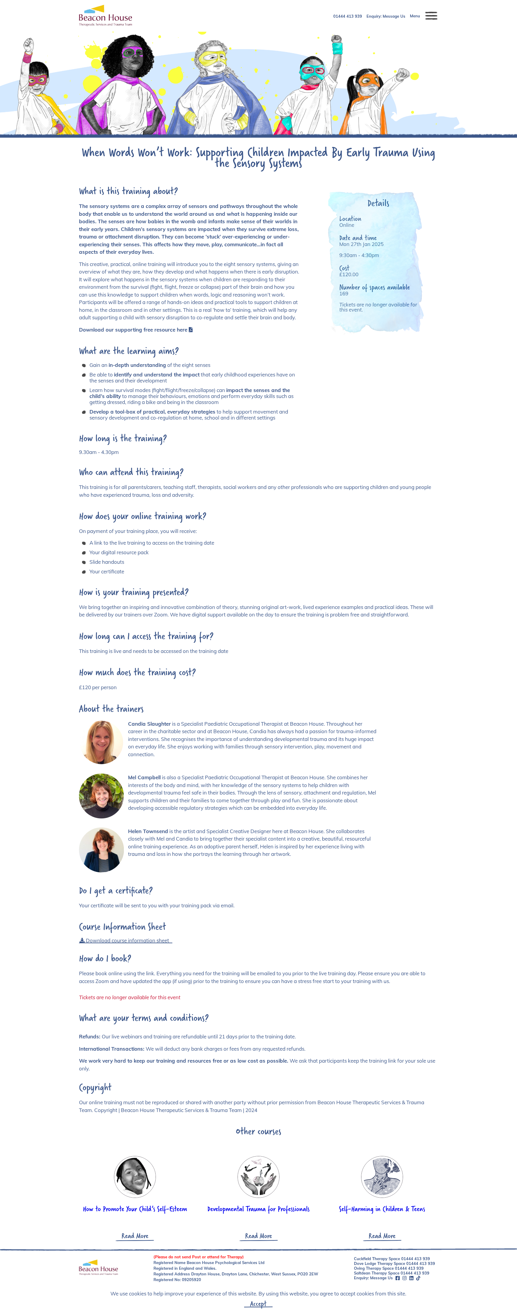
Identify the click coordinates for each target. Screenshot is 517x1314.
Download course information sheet (127, 940)
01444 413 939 (347, 16)
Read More (134, 1235)
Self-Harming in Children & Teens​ (382, 1208)
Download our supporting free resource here (133, 329)
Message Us (394, 16)
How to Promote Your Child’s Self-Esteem (135, 1208)
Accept (258, 1303)
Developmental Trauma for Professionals (258, 1208)
